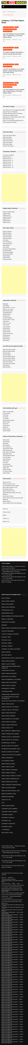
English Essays (6, 213)
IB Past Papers (6, 353)
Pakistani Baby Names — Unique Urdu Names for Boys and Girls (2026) (13, 567)
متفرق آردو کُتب (6, 326)
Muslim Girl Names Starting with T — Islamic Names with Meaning (12, 1027)
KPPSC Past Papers (8, 140)
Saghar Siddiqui (7, 469)
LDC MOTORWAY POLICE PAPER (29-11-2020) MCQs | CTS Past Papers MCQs (13, 91)
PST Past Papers (7, 242)
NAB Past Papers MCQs (9, 360)
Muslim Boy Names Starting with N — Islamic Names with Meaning (12, 948)
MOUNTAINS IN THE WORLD (9, 676)
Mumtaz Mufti (6, 429)
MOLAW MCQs (7, 367)
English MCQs (6, 256)
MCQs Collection (7, 231)
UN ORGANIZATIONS (7, 691)
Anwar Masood (7, 459)
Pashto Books (6, 328)
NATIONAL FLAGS (6, 640)
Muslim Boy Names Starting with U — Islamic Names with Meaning (12, 965)
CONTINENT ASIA (6, 820)
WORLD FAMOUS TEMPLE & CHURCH (11, 775)
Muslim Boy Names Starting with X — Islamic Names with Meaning (12, 972)
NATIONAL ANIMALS (7, 643)
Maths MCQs (6, 245)
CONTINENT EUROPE (7, 814)
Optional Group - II (8, 158)
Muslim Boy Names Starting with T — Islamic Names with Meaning (12, 962)
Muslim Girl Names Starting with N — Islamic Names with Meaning (12, 1012)
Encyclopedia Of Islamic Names (11, 485)
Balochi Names (7, 501)
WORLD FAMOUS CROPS (8, 766)
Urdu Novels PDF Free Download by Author (12, 899)
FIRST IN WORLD (6, 598)
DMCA (4, 515)
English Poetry (6, 222)
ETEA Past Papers (7, 243)
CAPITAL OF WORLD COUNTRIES (10, 634)
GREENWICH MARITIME (8, 796)
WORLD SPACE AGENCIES (8, 607)
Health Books (6, 316)
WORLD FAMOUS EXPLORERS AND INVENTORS (14, 628)
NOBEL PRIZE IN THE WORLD (9, 682)
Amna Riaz (5, 415)
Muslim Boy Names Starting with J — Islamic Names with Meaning (12, 938)
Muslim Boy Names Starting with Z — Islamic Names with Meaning (12, 977)
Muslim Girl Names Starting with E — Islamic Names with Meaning (12, 990)
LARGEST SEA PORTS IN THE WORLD (11, 754)
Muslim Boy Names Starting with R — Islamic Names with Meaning (12, 957)
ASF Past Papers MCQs (9, 358)
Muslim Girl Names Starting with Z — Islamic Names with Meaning (12, 1042)
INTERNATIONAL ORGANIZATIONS (10, 694)
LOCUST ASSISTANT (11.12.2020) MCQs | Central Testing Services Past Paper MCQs (13, 70)
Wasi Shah (5, 443)
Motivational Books (8, 310)
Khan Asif (5, 427)
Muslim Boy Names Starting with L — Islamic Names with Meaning (12, 943)
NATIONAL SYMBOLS (7, 646)
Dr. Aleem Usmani (7, 471)
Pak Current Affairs (8, 254)
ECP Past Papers (7, 236)
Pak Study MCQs (7, 250)
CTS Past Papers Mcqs (8, 27)
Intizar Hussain (6, 430)
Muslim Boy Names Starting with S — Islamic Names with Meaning (12, 960)
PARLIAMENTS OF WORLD (8, 688)
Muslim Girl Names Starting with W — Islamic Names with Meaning (12, 1035)
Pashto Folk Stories (8, 333)
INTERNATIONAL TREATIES (8, 742)
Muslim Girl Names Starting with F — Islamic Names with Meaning (12, 992)
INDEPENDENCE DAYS (7, 613)
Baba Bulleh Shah (7, 453)
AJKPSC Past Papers (8, 146)
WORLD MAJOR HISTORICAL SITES (11, 790)
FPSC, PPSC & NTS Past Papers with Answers (13, 885)
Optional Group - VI (8, 165)
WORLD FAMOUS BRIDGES (8, 716)
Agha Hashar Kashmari (9, 420)
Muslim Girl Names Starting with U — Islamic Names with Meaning (12, 1030)
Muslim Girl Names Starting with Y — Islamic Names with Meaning (12, 1040)
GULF (3, 802)
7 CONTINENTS (6, 829)
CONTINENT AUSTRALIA (8, 817)
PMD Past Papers (7, 238)
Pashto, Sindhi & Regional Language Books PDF (13, 892)
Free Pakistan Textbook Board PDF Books (12, 886)
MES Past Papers (7, 235)
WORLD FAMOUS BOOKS (8, 805)
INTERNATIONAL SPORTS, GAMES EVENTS (13, 658)
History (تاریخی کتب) (8, 309)
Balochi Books (6, 338)
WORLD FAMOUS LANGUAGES (9, 769)
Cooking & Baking (7, 317)
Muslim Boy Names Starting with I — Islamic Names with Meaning (12, 935)
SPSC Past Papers (7, 142)
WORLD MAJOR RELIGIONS (9, 787)
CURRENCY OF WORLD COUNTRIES (11, 649)
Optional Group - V (8, 163)
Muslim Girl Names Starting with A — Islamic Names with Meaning (12, 980)
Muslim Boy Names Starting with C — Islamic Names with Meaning (12, 920)
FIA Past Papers (7, 355)
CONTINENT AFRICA (7, 826)
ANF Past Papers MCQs (9, 356)
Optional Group (7, 160)
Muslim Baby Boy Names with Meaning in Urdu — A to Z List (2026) (14, 577)
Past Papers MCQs (8, 31)
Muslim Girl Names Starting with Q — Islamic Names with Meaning (12, 1020)
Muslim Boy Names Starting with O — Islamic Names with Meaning (12, 950)
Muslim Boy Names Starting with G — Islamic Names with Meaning (12, 930)
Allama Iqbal (6, 440)
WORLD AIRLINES (6, 652)
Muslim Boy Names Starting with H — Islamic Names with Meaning (12, 933)
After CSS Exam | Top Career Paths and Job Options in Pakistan (13, 581)
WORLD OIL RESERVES (7, 619)
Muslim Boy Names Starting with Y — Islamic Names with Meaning (12, 975)
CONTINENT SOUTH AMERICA (9, 808)
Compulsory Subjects (8, 155)
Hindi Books (6, 340)
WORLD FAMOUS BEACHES (9, 713)
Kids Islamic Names (8, 489)
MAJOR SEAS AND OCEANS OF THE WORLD (13, 701)
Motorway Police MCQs (9, 363)
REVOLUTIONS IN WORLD (8, 601)
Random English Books (9, 211)
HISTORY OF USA (6, 799)
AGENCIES (4, 625)
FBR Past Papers (7, 233)
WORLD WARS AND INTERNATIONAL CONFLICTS (11, 667)
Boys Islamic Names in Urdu (10, 487)
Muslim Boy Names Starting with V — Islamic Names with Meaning (12, 967)
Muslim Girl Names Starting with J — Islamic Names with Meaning (12, 1002)
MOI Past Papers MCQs (9, 351)
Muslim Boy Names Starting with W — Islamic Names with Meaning (12, 970)
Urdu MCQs (6, 247)
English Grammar (7, 217)
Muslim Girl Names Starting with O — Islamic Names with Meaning (12, 1015)
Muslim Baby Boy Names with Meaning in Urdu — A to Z (13, 905)
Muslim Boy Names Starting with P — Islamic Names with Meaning (12, 953)
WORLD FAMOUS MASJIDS (8, 772)
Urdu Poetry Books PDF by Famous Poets (12, 901)
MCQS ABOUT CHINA (7, 832)
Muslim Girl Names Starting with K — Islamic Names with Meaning (12, 1005)
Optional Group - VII (8, 167)
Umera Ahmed (6, 413)
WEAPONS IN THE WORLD (8, 622)
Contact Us (6, 518)
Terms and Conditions (7, 898)
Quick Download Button (15, 896)
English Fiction (6, 218)
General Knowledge (8, 252)
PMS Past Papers (7, 137)
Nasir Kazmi (6, 460)
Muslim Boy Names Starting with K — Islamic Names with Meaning (12, 940)
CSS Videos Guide (6, 883)
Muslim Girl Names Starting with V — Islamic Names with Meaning (12, 1032)
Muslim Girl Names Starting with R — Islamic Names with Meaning (12, 1022)
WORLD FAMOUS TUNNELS (9, 685)
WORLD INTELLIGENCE (8, 604)
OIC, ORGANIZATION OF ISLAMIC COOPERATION (10, 697)
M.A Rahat (5, 416)
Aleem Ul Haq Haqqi (8, 411)
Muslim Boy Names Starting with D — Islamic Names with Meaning (12, 923)
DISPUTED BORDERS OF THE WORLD (11, 679)
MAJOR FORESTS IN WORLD (9, 721)
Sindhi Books (6, 337)
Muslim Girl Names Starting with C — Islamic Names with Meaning (12, 985)
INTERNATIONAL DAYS (7, 610)
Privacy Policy (6, 512)
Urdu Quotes (6, 324)
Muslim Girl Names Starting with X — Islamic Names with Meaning (12, 1037)
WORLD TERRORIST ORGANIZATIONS (11, 784)
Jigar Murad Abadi (7, 466)
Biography (5, 304)
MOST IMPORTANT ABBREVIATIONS (11, 730)
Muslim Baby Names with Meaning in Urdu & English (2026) (12, 891)
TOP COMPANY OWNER (8, 760)
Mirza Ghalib (6, 445)
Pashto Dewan (6, 331)
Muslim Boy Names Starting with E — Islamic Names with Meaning (12, 925)
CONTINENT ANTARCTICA (8, 823)
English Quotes (7, 220)
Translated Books (7, 312)
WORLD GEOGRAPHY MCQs (9, 793)
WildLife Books (7, 314)
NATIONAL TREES (6, 637)
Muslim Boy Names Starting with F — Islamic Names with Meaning (12, 928)
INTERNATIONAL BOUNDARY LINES (11, 748)
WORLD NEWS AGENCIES (8, 661)
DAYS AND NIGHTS (7, 655)
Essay (18, 883)
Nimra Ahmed (6, 422)
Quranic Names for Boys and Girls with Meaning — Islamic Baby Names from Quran (14, 570)
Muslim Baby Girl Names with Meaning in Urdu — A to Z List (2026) (13, 574)
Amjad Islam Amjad (8, 448)
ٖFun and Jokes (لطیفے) (8, 319)
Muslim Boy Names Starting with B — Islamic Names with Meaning (12, 918)
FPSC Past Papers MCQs (9, 135)
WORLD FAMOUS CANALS (8, 763)
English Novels (6, 215)
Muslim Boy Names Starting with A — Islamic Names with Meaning (12, 915)
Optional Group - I (7, 157)
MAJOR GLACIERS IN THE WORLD (10, 751)
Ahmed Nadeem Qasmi (9, 455)
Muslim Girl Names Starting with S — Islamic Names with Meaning (12, 1025)
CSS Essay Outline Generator (9, 879)
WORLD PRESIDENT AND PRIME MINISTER (12, 616)
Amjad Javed (6, 425)
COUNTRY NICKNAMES (8, 631)
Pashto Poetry (6, 330)
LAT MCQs (5, 240)
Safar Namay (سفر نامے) (9, 307)
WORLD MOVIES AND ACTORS (9, 781)
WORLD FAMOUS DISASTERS (9, 673)
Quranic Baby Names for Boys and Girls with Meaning (12, 910)
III (12, 160)
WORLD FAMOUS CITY (7, 727)
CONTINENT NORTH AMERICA (9, 811)
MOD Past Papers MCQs (9, 349)
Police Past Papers (8, 361)
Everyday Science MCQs (9, 249)
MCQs (16, 27)
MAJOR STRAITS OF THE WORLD (10, 739)
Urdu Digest (6, 305)
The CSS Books (7, 39)
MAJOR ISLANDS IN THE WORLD (10, 745)
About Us (5, 509)
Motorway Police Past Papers (10, 29)
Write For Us (6, 521)
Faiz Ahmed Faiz (7, 447)
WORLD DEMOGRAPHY (8, 757)
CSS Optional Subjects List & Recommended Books (12, 881)
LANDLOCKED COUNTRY (8, 670)
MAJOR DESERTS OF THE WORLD (10, 719)
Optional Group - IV (8, 162)
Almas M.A (5, 423)
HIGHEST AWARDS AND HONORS (10, 733)
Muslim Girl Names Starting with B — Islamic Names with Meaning (12, 982)
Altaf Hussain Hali (7, 450)
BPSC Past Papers (7, 144)
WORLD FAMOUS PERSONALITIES (10, 778)
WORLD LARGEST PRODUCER (9, 724)
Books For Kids (7, 482)
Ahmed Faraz (6, 441)
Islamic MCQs (6, 257)
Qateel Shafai (6, 473)
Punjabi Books (6, 335)
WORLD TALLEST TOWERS (8, 664)
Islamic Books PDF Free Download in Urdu (12, 888)
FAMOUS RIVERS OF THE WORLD (10, 707)
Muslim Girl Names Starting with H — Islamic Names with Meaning (12, 997)
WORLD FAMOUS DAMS (8, 704)
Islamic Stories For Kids (9, 484)
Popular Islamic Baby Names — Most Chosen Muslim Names (12, 913)
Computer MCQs (7, 259)
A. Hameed (6, 418)
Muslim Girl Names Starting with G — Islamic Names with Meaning (12, 995)
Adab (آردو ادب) (7, 323)
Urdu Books (6, 321)
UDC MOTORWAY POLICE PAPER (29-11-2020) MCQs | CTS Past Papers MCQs (13, 35)
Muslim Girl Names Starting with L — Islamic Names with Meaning (12, 1007)
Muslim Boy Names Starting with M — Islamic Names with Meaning (12, 945)
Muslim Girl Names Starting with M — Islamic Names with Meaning (12, 1010)
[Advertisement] (14, 188)
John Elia (5, 462)
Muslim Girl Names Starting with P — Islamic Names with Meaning (12, 1017)
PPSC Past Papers (7, 139)
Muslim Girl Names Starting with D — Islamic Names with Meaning (12, 987)
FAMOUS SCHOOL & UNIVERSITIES (11, 736)
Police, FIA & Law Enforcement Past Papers (12, 894)
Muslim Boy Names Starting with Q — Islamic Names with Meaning (12, 955)
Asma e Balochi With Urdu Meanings (12, 503)
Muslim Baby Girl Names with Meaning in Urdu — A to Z (13, 908)
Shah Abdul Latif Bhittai (9, 452)
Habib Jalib (6, 467)
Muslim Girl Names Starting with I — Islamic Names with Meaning (12, 1000)
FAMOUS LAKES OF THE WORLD (10, 710)
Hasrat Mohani (6, 464)
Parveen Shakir (7, 457)
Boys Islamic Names (8, 496)
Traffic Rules (6, 365)
